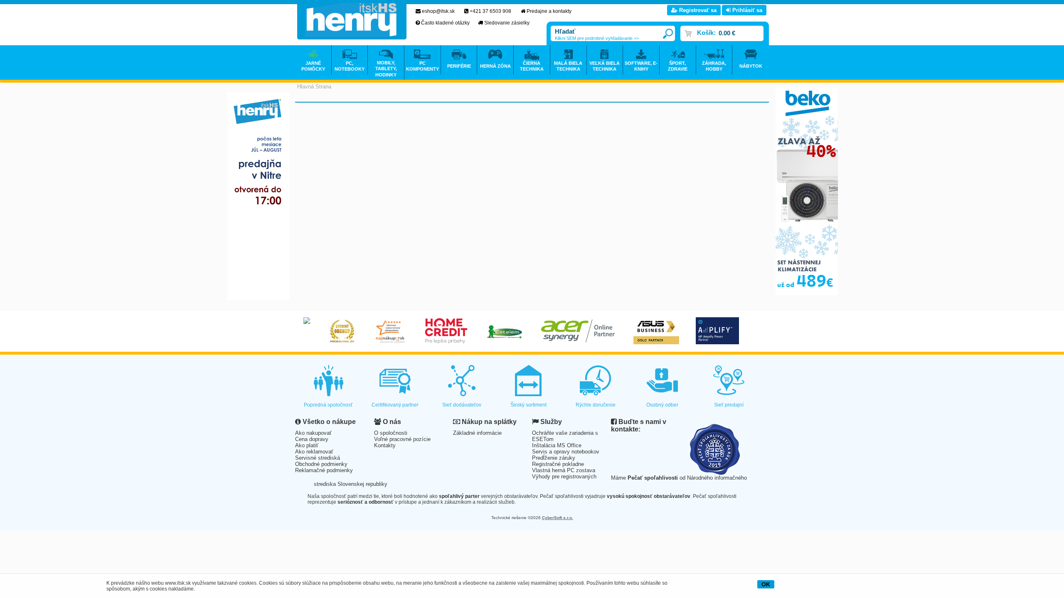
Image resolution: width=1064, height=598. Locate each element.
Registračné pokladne (558, 464)
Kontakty (385, 445)
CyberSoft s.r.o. (557, 517)
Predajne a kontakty (549, 11)
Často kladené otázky (445, 23)
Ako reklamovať (314, 451)
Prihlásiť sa (746, 10)
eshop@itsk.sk (438, 11)
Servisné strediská (317, 458)
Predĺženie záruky (553, 458)
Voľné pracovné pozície (402, 439)
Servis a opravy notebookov (565, 451)
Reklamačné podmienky (324, 470)
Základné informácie (477, 433)
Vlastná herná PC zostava (563, 470)
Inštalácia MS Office (556, 445)
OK (765, 584)
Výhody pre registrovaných (564, 476)
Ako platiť (306, 445)
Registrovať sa (697, 10)
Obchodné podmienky (321, 464)
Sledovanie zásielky (507, 23)
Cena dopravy (311, 439)
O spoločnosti (390, 433)
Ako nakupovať (313, 433)
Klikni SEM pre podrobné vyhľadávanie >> (597, 38)
